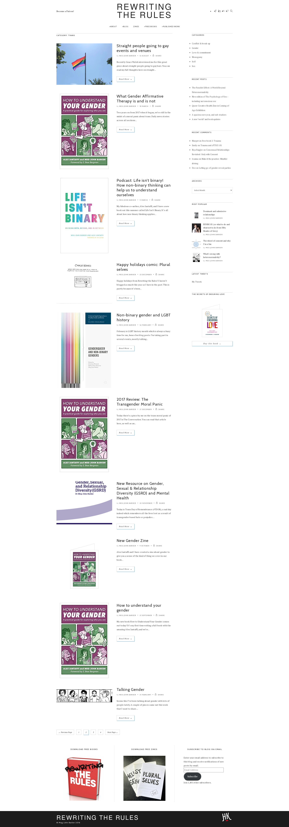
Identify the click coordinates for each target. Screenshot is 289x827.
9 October (145, 546)
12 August (144, 56)
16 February (145, 325)
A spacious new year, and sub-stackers (209, 114)
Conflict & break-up (201, 43)
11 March (144, 200)
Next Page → (112, 732)
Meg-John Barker (127, 56)
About (113, 26)
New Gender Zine (133, 540)
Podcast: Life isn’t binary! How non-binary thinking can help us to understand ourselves (144, 187)
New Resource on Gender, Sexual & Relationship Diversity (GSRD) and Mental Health (143, 490)
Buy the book (212, 343)
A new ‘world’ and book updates (206, 119)
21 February (145, 695)
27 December (146, 409)
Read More (125, 79)
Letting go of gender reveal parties (215, 168)
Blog (125, 26)
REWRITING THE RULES (144, 10)
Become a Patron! (65, 11)
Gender (195, 48)
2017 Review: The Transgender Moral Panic (140, 402)
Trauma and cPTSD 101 (211, 145)
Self (194, 61)
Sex (193, 66)
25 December (146, 275)
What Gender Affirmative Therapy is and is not (140, 98)
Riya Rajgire (197, 149)
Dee (194, 168)
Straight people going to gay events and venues (143, 48)
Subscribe (192, 776)
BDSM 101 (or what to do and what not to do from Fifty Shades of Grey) (216, 227)
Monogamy (197, 57)
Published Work (171, 26)
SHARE (158, 56)
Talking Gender (130, 689)
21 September (146, 615)
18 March (144, 106)
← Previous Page (65, 732)
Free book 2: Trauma (211, 140)
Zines (136, 26)
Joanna (195, 159)
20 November (146, 503)
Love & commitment (201, 52)
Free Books (151, 26)
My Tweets (197, 281)
